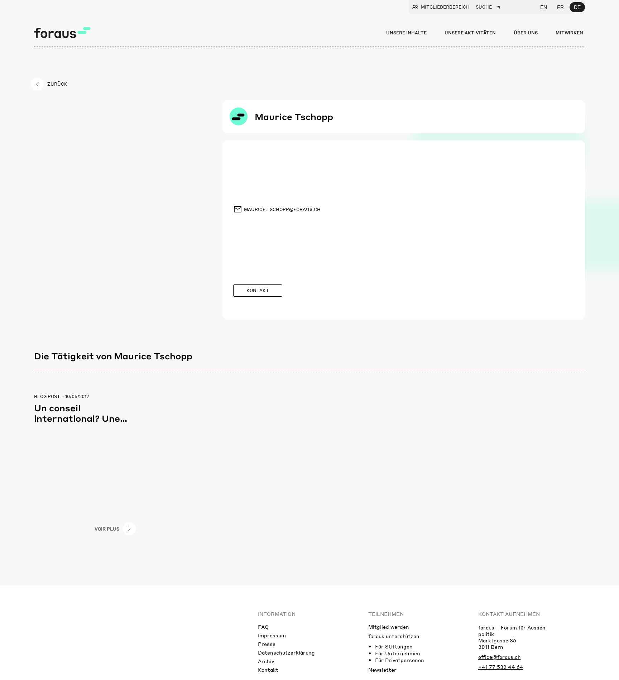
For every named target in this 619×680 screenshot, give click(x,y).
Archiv (266, 661)
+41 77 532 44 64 (500, 667)
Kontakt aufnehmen (509, 613)
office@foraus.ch (499, 656)
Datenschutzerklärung (286, 652)
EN (543, 7)
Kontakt (268, 669)
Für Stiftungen (394, 646)
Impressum (272, 635)
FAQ (263, 626)
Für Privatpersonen (399, 660)
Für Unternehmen (397, 653)
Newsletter (382, 669)
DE (577, 7)
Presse (266, 644)
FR (560, 7)
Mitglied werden (388, 626)
